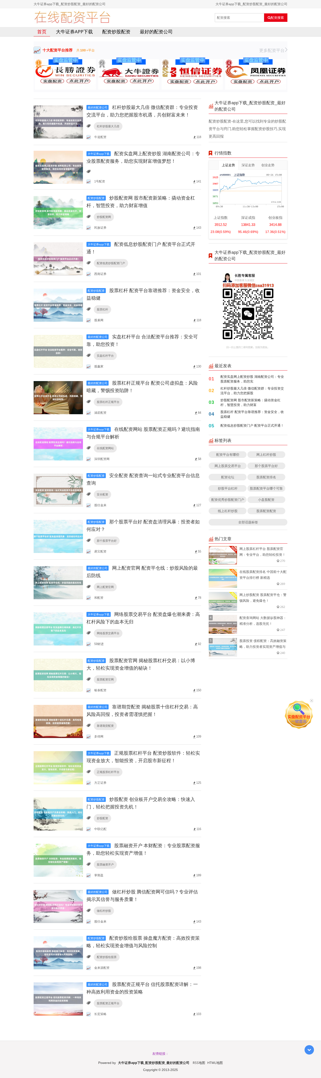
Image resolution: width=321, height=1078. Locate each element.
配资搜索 (277, 17)
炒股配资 (102, 818)
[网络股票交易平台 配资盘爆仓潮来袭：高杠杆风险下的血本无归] (58, 628)
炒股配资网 (104, 217)
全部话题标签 (248, 522)
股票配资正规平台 (108, 1003)
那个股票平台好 (107, 541)
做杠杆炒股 (104, 911)
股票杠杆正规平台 (108, 402)
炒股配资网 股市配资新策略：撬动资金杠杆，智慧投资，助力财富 (250, 402)
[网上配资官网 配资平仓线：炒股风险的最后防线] (58, 582)
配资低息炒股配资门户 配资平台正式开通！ (252, 425)
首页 (42, 31)
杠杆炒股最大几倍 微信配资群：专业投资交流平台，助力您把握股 (252, 390)
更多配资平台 (272, 50)
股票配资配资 (266, 511)
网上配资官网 (105, 587)
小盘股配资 (266, 499)
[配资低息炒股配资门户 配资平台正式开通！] (58, 258)
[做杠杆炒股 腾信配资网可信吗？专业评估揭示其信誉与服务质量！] (58, 906)
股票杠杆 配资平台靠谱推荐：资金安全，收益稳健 (252, 414)
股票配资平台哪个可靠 (266, 488)
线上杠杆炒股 (228, 511)
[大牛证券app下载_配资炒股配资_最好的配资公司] (72, 17)
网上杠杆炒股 (266, 454)
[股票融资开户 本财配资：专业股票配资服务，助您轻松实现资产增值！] (58, 860)
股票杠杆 (102, 309)
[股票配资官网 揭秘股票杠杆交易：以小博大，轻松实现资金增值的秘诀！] (58, 674)
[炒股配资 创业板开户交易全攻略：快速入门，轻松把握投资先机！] (58, 813)
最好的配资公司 (156, 31)
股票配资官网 (105, 679)
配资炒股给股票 (107, 957)
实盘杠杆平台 (105, 356)
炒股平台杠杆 (228, 488)
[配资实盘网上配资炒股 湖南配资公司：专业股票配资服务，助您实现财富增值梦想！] (58, 167)
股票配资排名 (266, 477)
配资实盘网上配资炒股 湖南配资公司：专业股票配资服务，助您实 (252, 378)
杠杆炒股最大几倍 (108, 126)
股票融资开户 (105, 864)
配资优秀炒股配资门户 (227, 499)
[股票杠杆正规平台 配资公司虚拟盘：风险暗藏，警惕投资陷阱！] (58, 397)
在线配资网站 (105, 448)
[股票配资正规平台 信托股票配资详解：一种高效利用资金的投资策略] (58, 998)
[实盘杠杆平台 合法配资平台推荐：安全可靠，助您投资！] (58, 351)
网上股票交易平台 (228, 466)
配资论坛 (227, 477)
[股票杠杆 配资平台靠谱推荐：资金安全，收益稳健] (58, 304)
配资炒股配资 (116, 31)
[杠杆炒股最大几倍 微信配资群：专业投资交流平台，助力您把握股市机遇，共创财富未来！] (58, 121)
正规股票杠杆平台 (108, 772)
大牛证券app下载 (74, 31)
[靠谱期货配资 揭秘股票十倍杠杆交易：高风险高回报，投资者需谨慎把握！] (58, 721)
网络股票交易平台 (108, 633)
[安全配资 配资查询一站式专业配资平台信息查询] (58, 489)
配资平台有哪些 (227, 454)
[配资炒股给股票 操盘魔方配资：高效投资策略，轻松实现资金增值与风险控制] (58, 952)
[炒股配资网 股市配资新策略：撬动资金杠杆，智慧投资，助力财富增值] (58, 212)
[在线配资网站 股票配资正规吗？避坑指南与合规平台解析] (58, 443)
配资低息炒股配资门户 (111, 263)
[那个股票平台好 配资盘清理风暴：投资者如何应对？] (58, 536)
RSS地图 (199, 1062)
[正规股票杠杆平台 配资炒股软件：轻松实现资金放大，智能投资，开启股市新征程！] (58, 767)
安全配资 (102, 494)
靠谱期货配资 (105, 726)
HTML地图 (215, 1062)
